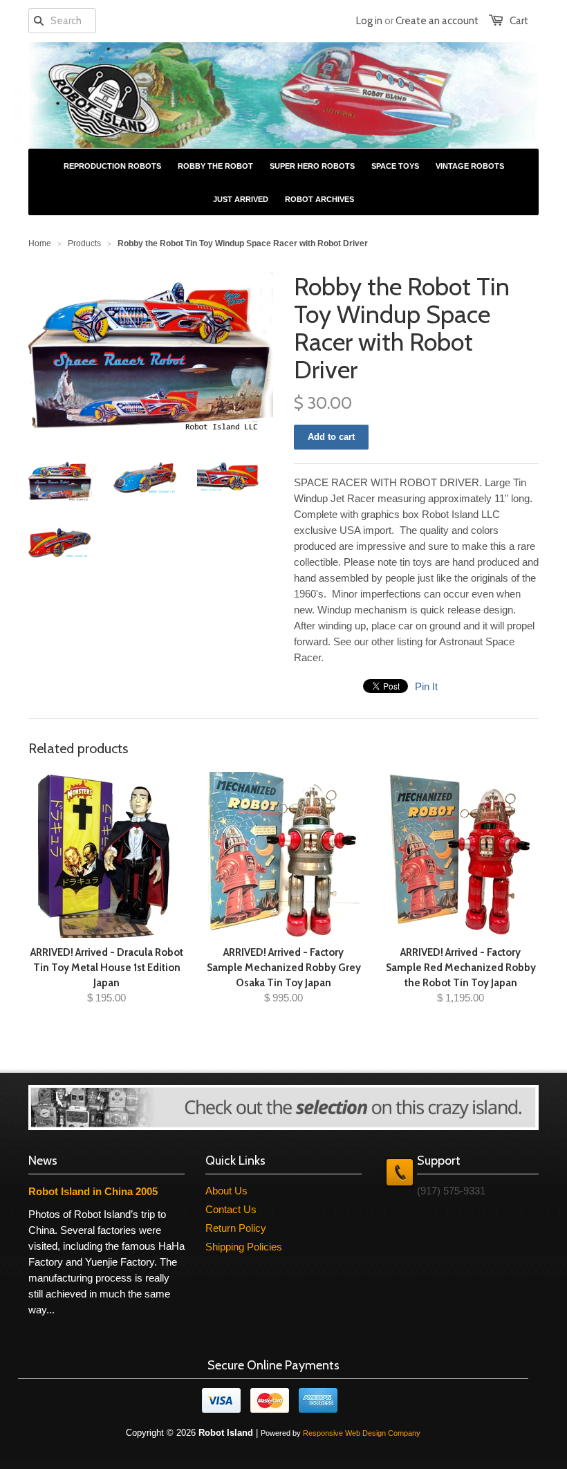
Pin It (426, 686)
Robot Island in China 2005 (93, 1191)
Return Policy (235, 1228)
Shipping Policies (243, 1247)
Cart (519, 21)
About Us (226, 1191)
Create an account (437, 21)
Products (84, 243)
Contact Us (231, 1209)
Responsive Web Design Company (361, 1433)
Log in (369, 21)
